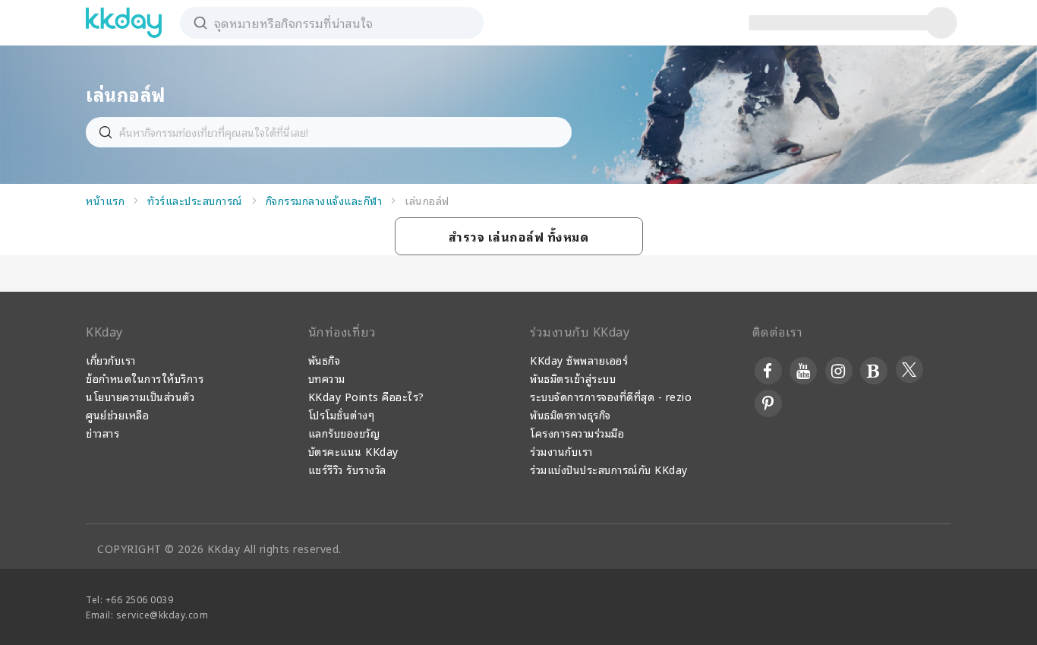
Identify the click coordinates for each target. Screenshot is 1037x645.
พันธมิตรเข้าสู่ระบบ (573, 378)
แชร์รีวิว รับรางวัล (347, 469)
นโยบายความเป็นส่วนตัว (140, 396)
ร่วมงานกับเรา (561, 451)
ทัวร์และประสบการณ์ (195, 200)
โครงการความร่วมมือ (577, 432)
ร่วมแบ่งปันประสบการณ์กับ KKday (609, 469)
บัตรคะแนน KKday (353, 451)
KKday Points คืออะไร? (366, 396)
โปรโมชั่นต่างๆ (341, 414)
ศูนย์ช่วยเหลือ (117, 414)
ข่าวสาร (102, 432)
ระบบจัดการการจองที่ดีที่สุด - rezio (611, 396)
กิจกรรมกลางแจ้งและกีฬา (324, 200)
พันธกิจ (324, 359)
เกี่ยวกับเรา (111, 359)
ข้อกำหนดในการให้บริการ (144, 378)
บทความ (326, 378)
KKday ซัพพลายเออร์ (579, 359)
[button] (519, 236)
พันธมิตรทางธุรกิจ (570, 414)
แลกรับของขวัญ (344, 432)
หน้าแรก (105, 200)
